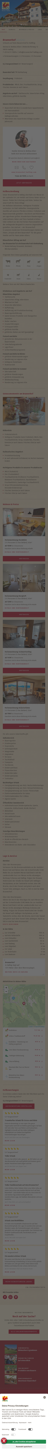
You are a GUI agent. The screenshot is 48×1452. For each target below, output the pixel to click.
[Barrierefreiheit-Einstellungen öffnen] (4, 1440)
